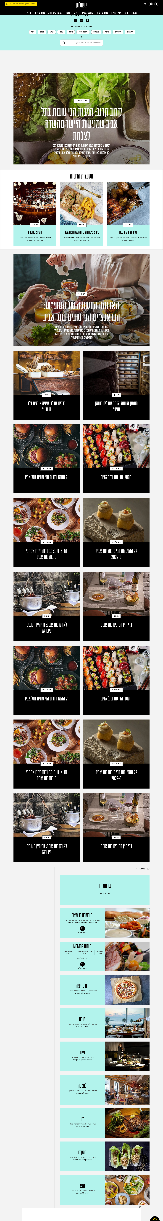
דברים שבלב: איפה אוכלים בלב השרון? (47, 406)
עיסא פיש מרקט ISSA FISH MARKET (81, 232)
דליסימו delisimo (128, 232)
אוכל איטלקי (92, 990)
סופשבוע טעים (87, 12)
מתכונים (134, 12)
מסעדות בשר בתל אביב (139, 237)
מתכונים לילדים (102, 12)
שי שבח (114, 415)
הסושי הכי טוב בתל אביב (116, 477)
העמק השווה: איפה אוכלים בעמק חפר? (116, 406)
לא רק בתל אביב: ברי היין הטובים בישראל (46, 628)
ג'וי (82, 1119)
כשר (69, 1024)
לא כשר (112, 237)
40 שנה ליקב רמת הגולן (78, 990)
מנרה (82, 1019)
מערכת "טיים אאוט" (116, 562)
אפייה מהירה (116, 12)
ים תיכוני (95, 1024)
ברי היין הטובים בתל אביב (116, 625)
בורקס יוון (105, 886)
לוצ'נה (82, 1086)
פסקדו (82, 1153)
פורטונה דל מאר (82, 915)
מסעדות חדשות (123, 237)
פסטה (68, 12)
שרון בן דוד (45, 562)
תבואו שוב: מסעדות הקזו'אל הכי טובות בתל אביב (46, 554)
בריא (126, 12)
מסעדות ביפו (95, 237)
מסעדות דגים (69, 237)
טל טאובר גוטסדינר (114, 630)
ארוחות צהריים (71, 920)
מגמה (116, 616)
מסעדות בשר (100, 952)
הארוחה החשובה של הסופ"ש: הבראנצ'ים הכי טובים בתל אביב (81, 311)
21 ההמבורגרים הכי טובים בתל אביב (46, 477)
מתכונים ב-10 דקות (55, 12)
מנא (82, 1186)
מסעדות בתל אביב (82, 237)
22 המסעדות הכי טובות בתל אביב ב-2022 (116, 554)
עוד (30, 12)
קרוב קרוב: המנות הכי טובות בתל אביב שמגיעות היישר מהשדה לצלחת (81, 124)
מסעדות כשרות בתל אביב (85, 952)
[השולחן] (81, 6)
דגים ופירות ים (95, 920)
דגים (92, 1057)
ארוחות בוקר (83, 920)
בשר (94, 1124)
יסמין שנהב (45, 415)
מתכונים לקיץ (40, 12)
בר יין (21, 237)
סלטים (76, 12)
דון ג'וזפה (82, 986)
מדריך (116, 394)
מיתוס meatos (82, 946)
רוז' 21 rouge (35, 232)
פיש (82, 1053)
